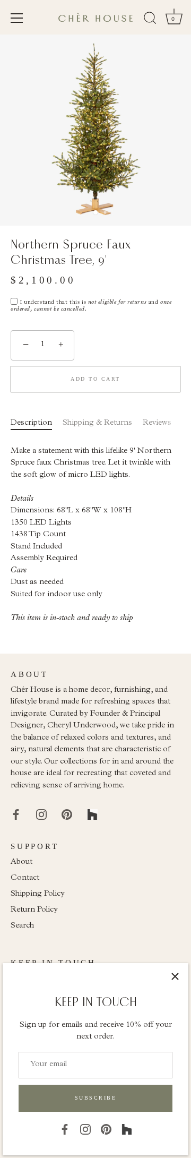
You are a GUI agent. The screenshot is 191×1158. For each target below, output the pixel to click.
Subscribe (96, 1098)
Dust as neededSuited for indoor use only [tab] (91, 535)
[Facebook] (64, 1129)
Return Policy (34, 910)
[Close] (175, 976)
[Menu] (17, 18)
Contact (25, 878)
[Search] (150, 19)
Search (22, 926)
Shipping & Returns (97, 423)
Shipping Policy (38, 894)
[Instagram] (85, 1129)
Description (31, 423)
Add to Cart (95, 379)
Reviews (157, 423)
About (21, 863)
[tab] (37, 424)
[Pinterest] (106, 1129)
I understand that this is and (91, 306)
